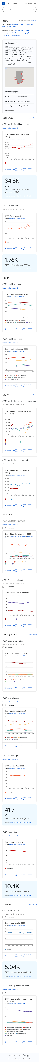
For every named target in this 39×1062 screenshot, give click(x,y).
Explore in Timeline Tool (27, 169)
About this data (21, 139)
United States (30, 24)
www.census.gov (9, 110)
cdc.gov (11, 296)
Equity (6, 33)
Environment (16, 35)
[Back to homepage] (3, 3)
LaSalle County (15, 24)
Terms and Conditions (14, 1059)
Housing (6, 35)
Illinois (23, 24)
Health (28, 30)
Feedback (29, 3)
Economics (19, 30)
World (15, 26)
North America (7, 26)
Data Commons (12, 3)
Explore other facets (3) (10, 702)
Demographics (26, 33)
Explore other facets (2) (10, 128)
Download (9, 169)
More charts (33, 118)
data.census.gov (21, 536)
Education (14, 33)
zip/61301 (34, 20)
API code (16, 169)
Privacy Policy (27, 1059)
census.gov (12, 139)
